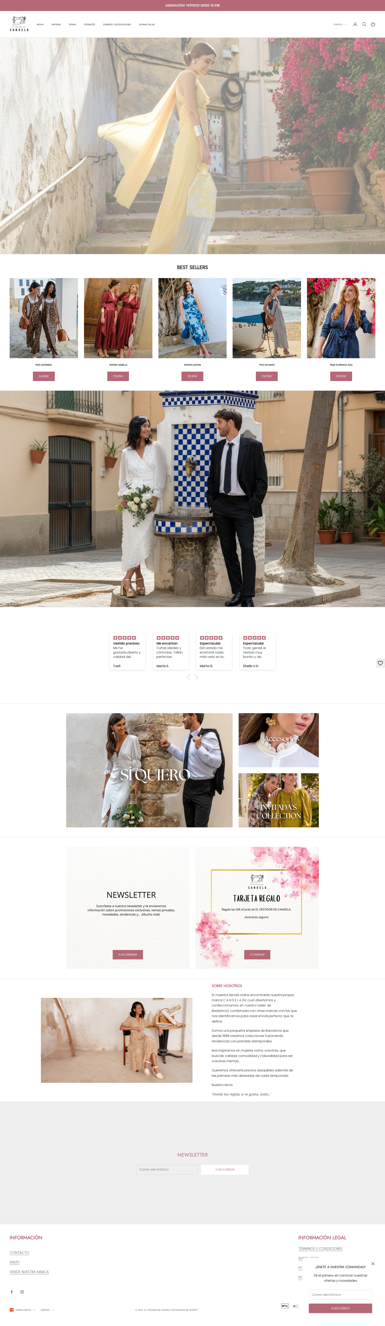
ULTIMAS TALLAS (147, 24)
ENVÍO (15, 1262)
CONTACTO (89, 24)
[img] (127, 638)
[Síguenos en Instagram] (22, 1292)
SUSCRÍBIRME (128, 954)
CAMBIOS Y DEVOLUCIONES (117, 24)
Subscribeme (225, 1169)
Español (338, 24)
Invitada (56, 24)
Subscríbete (340, 1308)
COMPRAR (257, 954)
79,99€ (118, 376)
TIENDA (72, 24)
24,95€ (44, 376)
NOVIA (40, 24)
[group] (192, 499)
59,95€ (341, 376)
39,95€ (192, 376)
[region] (192, 146)
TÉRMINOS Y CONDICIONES (320, 1248)
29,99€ (267, 376)
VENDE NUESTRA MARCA (29, 1272)
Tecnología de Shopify (184, 1310)
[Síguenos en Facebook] (12, 1292)
